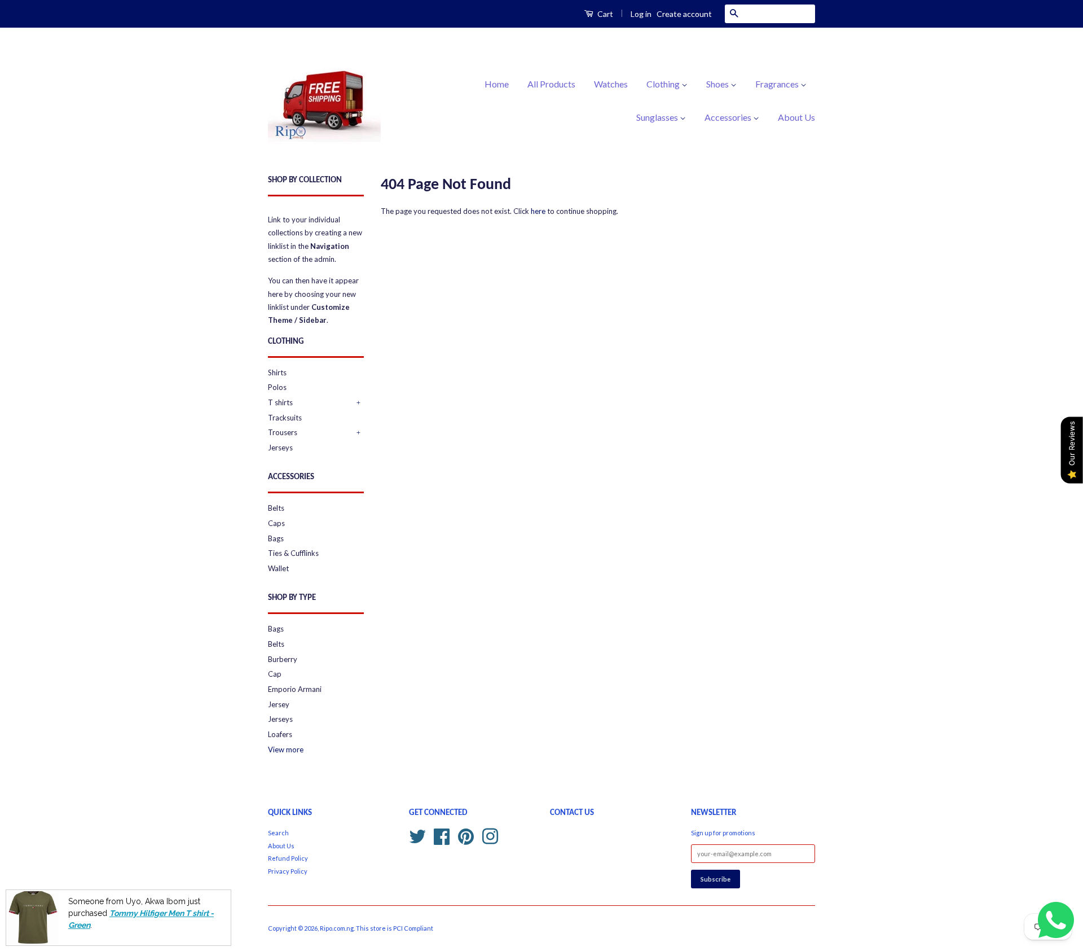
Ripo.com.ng (337, 928)
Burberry (282, 659)
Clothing (663, 83)
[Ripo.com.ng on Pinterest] (465, 835)
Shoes (718, 83)
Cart (604, 14)
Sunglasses (658, 117)
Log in (641, 14)
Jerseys (280, 447)
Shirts (277, 372)
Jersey (278, 704)
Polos (277, 387)
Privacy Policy (287, 871)
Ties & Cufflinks (293, 553)
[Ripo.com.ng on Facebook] (441, 835)
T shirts (280, 402)
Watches (611, 83)
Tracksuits (285, 417)
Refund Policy (288, 858)
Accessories (729, 117)
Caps (276, 523)
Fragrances (777, 83)
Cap (274, 673)
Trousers (282, 432)
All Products (551, 83)
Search (278, 832)
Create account (684, 14)
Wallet (278, 568)
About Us (796, 117)
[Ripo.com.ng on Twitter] (417, 835)
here (538, 211)
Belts (276, 507)
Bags (276, 538)
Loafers (280, 734)
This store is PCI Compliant (394, 928)
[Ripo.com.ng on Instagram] (490, 835)
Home (497, 83)
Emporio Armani (295, 689)
